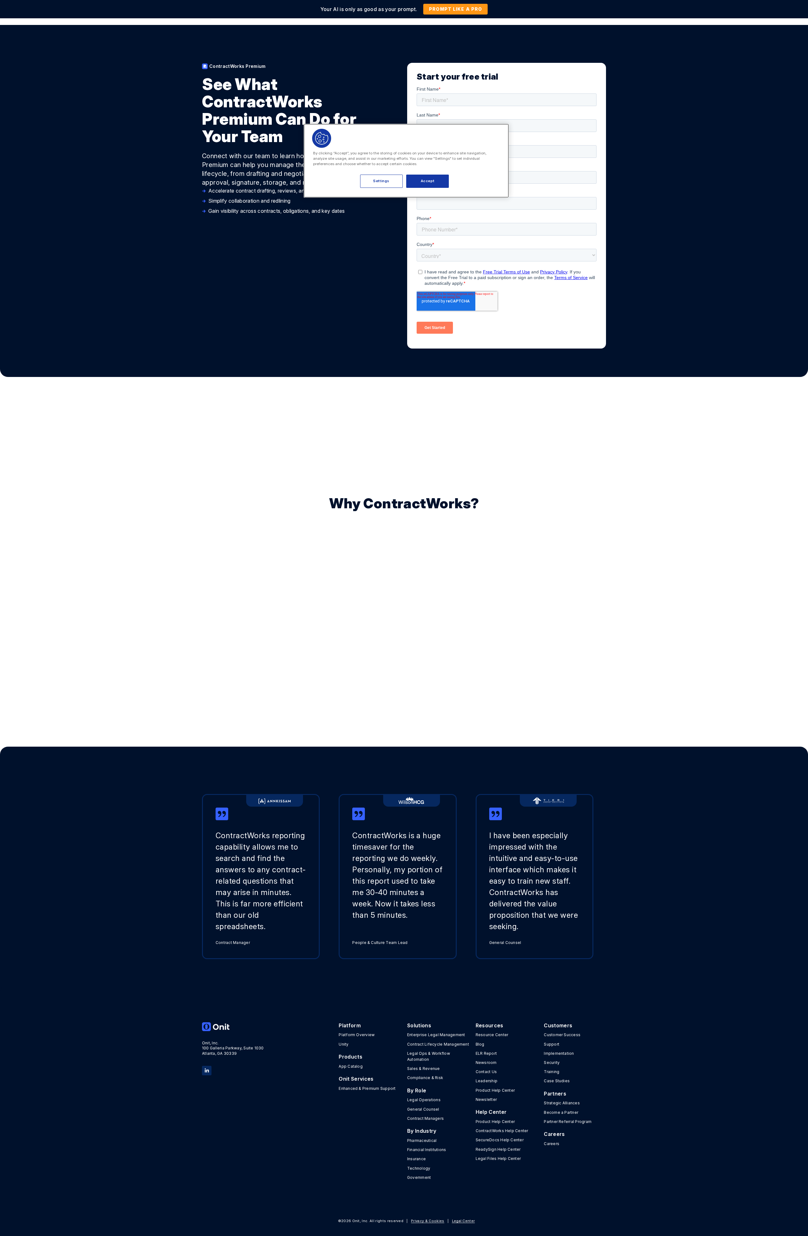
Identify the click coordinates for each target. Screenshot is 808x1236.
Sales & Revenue (423, 1068)
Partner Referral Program (567, 1121)
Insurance (416, 1158)
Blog (480, 1044)
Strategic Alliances (562, 1103)
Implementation (559, 1053)
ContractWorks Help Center (502, 1130)
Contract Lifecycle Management (438, 1044)
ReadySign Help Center (498, 1149)
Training (551, 1071)
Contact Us (486, 1071)
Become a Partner (561, 1112)
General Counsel (423, 1109)
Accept (427, 181)
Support (551, 1044)
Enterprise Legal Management (436, 1034)
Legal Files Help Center (498, 1158)
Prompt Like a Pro (455, 9)
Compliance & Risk (425, 1077)
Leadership (486, 1080)
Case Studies (557, 1080)
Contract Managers (425, 1118)
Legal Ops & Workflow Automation (428, 1056)
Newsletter (486, 1099)
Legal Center (463, 1221)
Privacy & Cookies (427, 1221)
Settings (381, 181)
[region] (406, 161)
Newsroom (486, 1062)
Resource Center (492, 1034)
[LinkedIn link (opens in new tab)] (206, 1070)
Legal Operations (424, 1099)
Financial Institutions (426, 1149)
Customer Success (562, 1034)
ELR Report (486, 1053)
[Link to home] (233, 1026)
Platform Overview (357, 1034)
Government (419, 1177)
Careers (551, 1143)
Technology (418, 1168)
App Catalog (351, 1066)
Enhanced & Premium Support (367, 1088)
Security (552, 1062)
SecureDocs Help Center (500, 1139)
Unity (343, 1044)
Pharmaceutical (422, 1140)
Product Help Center (495, 1090)
